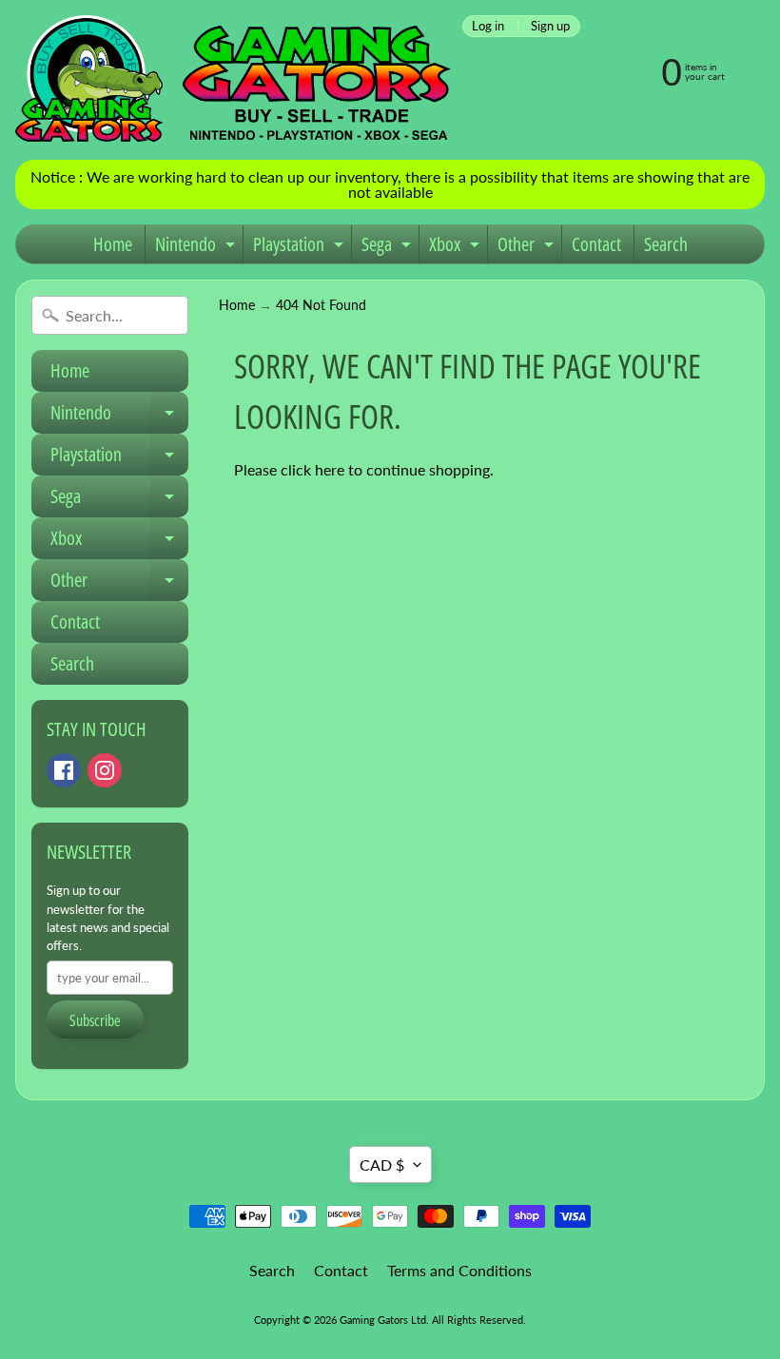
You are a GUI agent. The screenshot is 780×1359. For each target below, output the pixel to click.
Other (527, 247)
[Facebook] (64, 770)
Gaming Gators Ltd (383, 1319)
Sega (388, 247)
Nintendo (197, 247)
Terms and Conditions (459, 1270)
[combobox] (109, 315)
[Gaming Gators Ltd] (233, 80)
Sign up (550, 26)
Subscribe (95, 1020)
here (329, 469)
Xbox (456, 247)
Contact (596, 244)
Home (112, 244)
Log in (488, 26)
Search (666, 244)
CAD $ (382, 1164)
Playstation (300, 247)
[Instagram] (105, 770)
